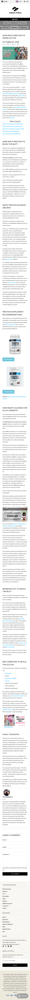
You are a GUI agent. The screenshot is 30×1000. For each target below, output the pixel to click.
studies (11, 157)
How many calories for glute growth (13, 129)
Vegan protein (12, 282)
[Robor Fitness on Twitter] (3, 946)
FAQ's (4, 898)
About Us (4, 891)
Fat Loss (23, 23)
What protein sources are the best (12, 126)
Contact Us (5, 906)
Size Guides (5, 896)
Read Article (8, 727)
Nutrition (14, 27)
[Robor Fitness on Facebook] (6, 946)
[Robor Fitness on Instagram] (11, 946)
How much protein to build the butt (13, 124)
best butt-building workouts (10, 93)
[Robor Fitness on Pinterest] (8, 946)
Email (4, 847)
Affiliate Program (7, 903)
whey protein (9, 259)
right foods (21, 95)
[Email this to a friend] (17, 44)
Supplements (23, 27)
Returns (4, 901)
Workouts (5, 27)
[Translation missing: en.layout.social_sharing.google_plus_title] (15, 44)
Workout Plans (6, 929)
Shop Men (5, 919)
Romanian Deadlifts (10, 678)
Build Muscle (14, 23)
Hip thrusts (8, 673)
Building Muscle (7, 709)
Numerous (5, 157)
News (6, 23)
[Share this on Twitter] (7, 44)
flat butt (12, 118)
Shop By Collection (7, 924)
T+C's (4, 894)
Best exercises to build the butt (11, 134)
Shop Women (6, 922)
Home (4, 917)
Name (4, 840)
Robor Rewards (6, 889)
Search (4, 908)
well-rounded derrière (17, 696)
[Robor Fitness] (15, 10)
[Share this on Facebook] (10, 44)
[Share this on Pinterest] (12, 44)
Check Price (8, 359)
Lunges (7, 681)
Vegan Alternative (10, 324)
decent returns (10, 647)
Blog (3, 926)
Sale (3, 931)
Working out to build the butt (11, 131)
